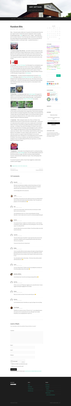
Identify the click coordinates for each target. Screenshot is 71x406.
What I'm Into (53, 68)
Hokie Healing (21, 152)
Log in (29, 384)
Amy (50, 93)
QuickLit (48, 59)
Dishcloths (52, 49)
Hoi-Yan (15, 281)
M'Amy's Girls (56, 54)
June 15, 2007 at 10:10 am (18, 308)
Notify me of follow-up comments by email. (19, 363)
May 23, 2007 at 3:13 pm (18, 235)
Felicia (15, 291)
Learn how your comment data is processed (33, 371)
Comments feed (30, 388)
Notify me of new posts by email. (17, 366)
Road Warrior (50, 61)
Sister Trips (56, 62)
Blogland (13, 165)
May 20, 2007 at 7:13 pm (18, 183)
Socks (26, 165)
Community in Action (14, 170)
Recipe (51, 59)
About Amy (13, 18)
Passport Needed (50, 57)
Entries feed (30, 386)
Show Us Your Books (50, 62)
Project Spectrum (55, 58)
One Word (57, 56)
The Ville (53, 65)
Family (57, 50)
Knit (51, 54)
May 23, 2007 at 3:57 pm (18, 265)
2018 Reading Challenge (52, 92)
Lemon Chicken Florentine (50, 394)
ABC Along (49, 46)
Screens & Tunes (57, 60)
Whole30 (58, 68)
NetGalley (48, 56)
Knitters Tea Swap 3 (21, 65)
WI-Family (49, 69)
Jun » (59, 38)
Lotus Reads (16, 307)
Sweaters (52, 64)
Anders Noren (55, 402)
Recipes (47, 388)
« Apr (48, 38)
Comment (12, 330)
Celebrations (56, 47)
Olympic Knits (53, 56)
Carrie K (15, 234)
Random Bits (16, 26)
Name (11, 345)
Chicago (48, 48)
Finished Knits (50, 51)
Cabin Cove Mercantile (28, 98)
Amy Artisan (35, 7)
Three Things (53, 66)
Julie (21, 35)
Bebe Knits (53, 46)
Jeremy (15, 219)
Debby (15, 248)
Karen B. (15, 182)
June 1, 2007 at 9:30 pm (18, 300)
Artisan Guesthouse (39, 170)
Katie (11, 68)
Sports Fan (52, 63)
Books (16, 165)
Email (11, 350)
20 (47, 35)
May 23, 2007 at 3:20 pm (18, 249)
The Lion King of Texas (50, 390)
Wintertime (53, 69)
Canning (51, 47)
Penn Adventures (56, 57)
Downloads (19, 18)
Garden (24, 165)
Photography (49, 58)
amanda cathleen (17, 274)
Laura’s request (32, 94)
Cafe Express (28, 73)
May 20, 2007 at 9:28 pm (18, 196)
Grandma (51, 52)
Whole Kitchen (27, 18)
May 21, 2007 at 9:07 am (18, 207)
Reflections (56, 59)
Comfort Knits (20, 165)
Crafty (57, 48)
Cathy (15, 195)
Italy (53, 53)
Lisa (14, 206)
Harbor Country (56, 52)
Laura (15, 264)
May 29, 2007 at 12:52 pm (18, 292)
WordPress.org (30, 390)
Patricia (15, 299)
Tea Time (55, 64)
